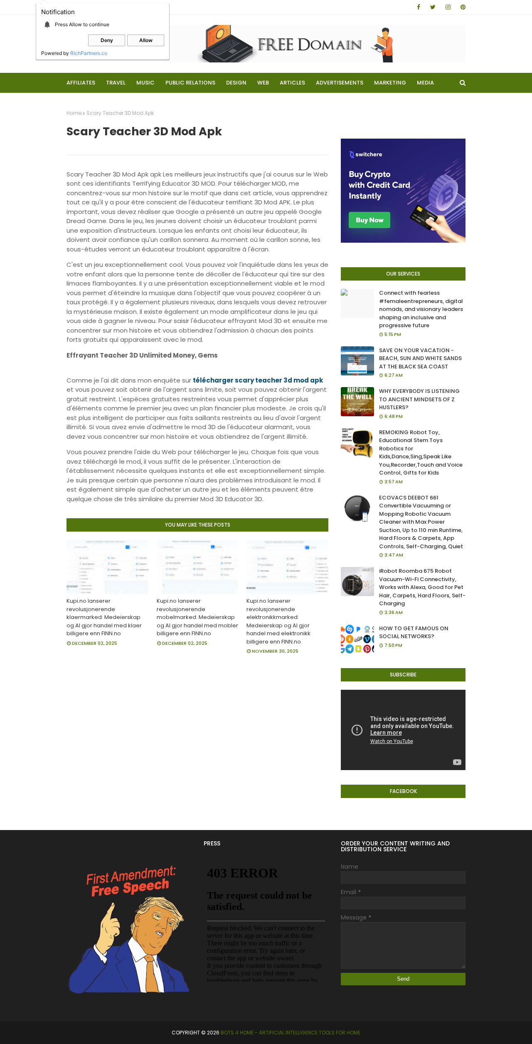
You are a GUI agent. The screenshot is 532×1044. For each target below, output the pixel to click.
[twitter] (432, 7)
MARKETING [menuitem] (390, 83)
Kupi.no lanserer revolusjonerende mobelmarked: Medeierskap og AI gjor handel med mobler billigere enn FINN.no (197, 617)
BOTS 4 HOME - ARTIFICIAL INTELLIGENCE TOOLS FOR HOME (290, 1032)
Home (73, 113)
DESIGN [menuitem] (236, 83)
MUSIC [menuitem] (145, 83)
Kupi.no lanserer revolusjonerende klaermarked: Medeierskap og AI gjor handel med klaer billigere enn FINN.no (104, 617)
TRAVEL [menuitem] (116, 83)
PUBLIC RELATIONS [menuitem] (190, 83)
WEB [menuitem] (263, 83)
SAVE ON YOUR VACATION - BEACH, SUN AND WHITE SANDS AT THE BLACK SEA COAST (420, 358)
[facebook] (418, 7)
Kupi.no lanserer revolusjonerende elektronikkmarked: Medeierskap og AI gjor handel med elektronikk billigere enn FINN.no (278, 621)
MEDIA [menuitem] (425, 83)
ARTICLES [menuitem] (292, 83)
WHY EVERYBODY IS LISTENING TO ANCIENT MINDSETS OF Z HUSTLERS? (419, 399)
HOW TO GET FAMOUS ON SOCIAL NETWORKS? (413, 632)
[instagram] (448, 7)
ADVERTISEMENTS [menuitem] (339, 83)
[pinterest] (462, 7)
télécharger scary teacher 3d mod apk (258, 380)
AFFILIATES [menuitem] (80, 83)
